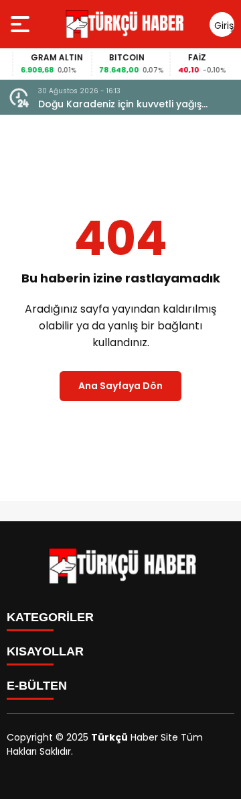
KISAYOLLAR (45, 651)
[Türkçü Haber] (123, 24)
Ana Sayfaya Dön (120, 385)
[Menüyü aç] (22, 24)
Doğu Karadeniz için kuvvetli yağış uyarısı (120, 104)
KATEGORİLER (50, 617)
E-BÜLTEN (37, 685)
